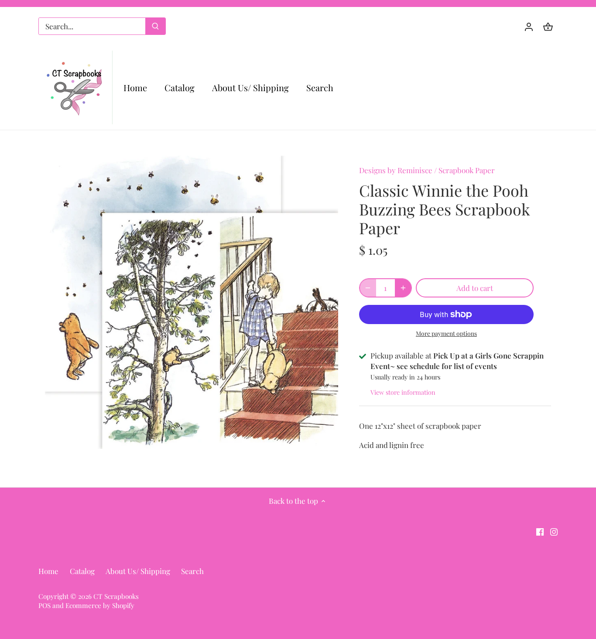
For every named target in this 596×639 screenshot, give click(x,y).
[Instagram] (554, 531)
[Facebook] (540, 531)
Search (192, 571)
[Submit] (155, 26)
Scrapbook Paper (466, 170)
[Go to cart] (548, 26)
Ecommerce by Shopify (99, 605)
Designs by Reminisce (395, 170)
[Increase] (403, 288)
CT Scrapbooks (116, 596)
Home (48, 571)
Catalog (82, 571)
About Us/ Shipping (138, 571)
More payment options (446, 333)
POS (44, 605)
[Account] (528, 26)
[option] (191, 302)
